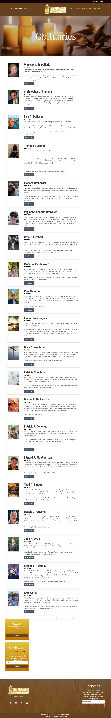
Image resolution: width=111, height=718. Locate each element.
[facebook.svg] (10, 703)
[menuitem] (11, 9)
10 (64, 618)
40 (75, 618)
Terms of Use (55, 716)
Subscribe (17, 635)
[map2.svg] (21, 703)
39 (71, 618)
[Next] (78, 618)
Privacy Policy (47, 716)
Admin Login (63, 716)
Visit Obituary (29, 83)
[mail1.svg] (26, 703)
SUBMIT (17, 666)
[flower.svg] (16, 703)
